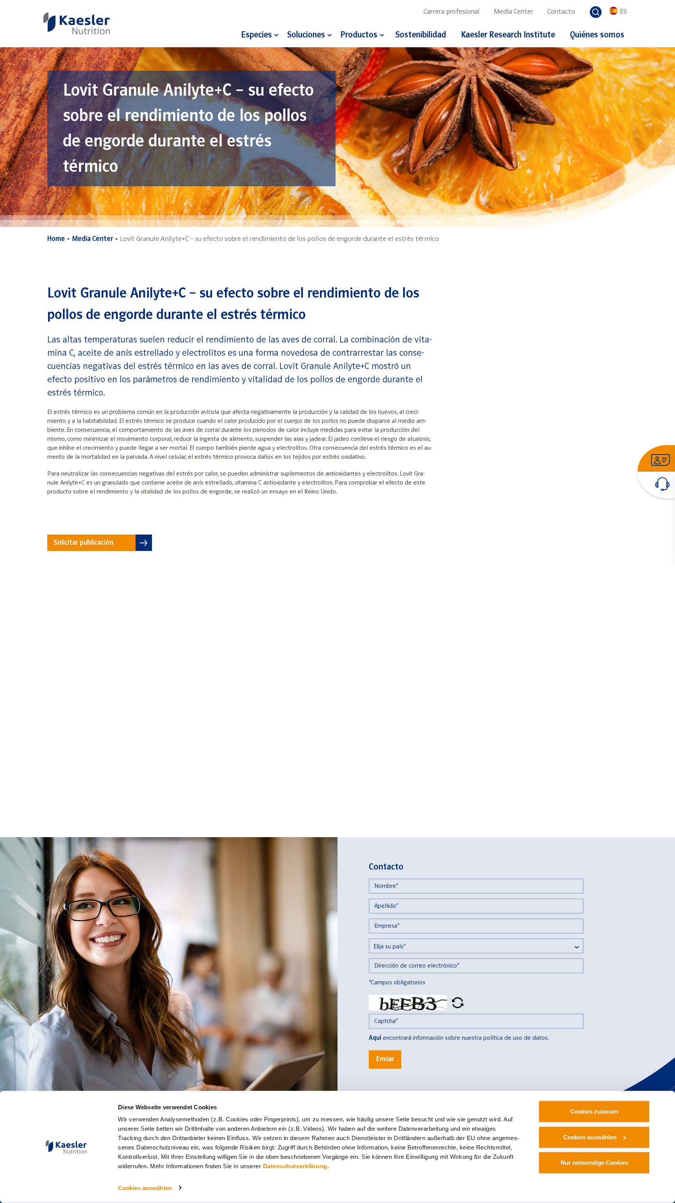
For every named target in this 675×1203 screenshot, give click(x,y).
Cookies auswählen (145, 1188)
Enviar (385, 1059)
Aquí (375, 1038)
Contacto (561, 12)
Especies (256, 35)
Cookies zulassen (594, 1111)
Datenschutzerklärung (295, 1166)
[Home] (76, 23)
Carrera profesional (451, 12)
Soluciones (306, 35)
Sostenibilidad (420, 35)
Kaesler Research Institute (508, 35)
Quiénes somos (597, 35)
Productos (358, 35)
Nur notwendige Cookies (594, 1162)
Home (56, 239)
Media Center (513, 12)
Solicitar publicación (83, 543)
